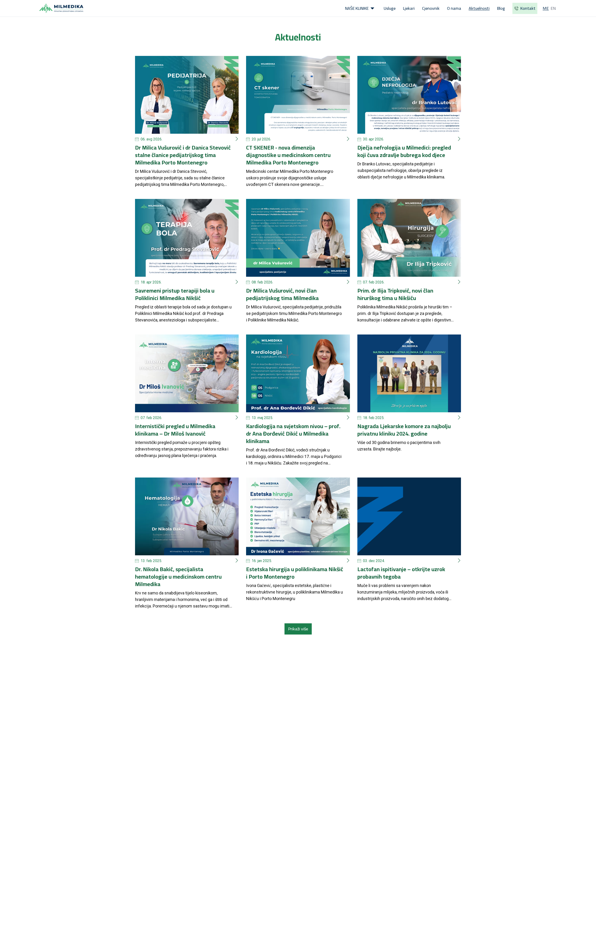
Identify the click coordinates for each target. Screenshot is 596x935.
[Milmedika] (61, 8)
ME (546, 8)
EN (553, 8)
